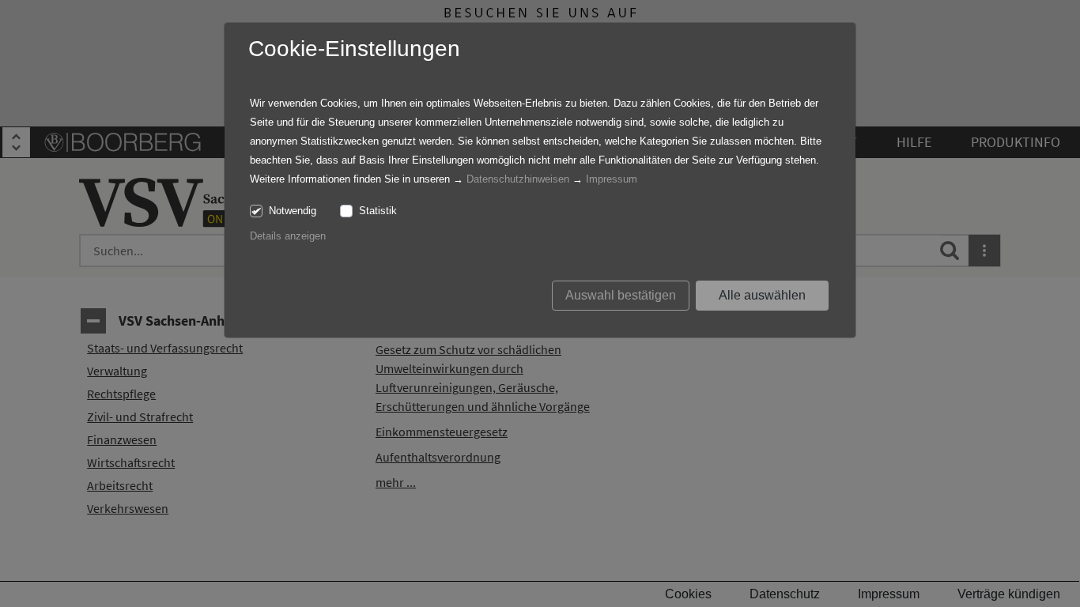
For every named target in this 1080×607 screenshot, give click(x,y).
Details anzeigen (288, 236)
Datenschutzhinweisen (517, 179)
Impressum (611, 179)
